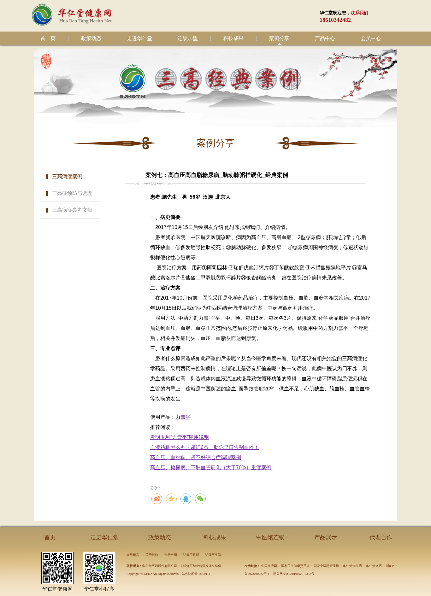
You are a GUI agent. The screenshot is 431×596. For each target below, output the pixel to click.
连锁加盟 (188, 38)
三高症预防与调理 (72, 193)
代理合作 (380, 537)
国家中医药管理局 (326, 566)
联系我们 (359, 12)
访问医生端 (213, 555)
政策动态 (91, 38)
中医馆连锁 (270, 537)
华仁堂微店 (374, 566)
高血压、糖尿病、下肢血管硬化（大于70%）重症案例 (210, 467)
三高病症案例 (67, 176)
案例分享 (279, 38)
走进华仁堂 (139, 38)
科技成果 (233, 38)
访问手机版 (191, 555)
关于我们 (151, 555)
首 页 (48, 38)
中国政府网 (269, 566)
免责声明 (170, 555)
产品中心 (325, 38)
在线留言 (133, 555)
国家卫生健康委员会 (295, 566)
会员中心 (371, 38)
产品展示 (325, 537)
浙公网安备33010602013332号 (293, 574)
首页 (50, 537)
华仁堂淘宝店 (352, 566)
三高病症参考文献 (72, 210)
